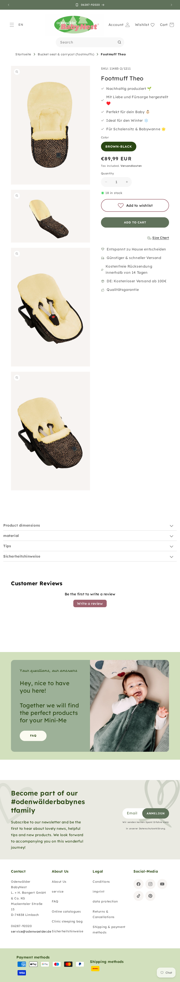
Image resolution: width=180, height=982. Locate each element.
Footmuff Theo (113, 54)
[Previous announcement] (8, 5)
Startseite (23, 54)
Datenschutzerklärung (152, 828)
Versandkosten (131, 165)
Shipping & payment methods (109, 929)
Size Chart (160, 238)
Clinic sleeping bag (67, 921)
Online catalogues (66, 911)
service (57, 891)
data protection (105, 901)
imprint (98, 891)
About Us (59, 882)
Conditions (101, 882)
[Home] (74, 24)
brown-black (118, 147)
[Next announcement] (171, 5)
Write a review (90, 603)
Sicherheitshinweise (67, 931)
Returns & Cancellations (104, 914)
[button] (12, 25)
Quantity (107, 173)
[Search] (119, 42)
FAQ (33, 735)
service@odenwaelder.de (31, 931)
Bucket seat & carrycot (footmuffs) (66, 54)
